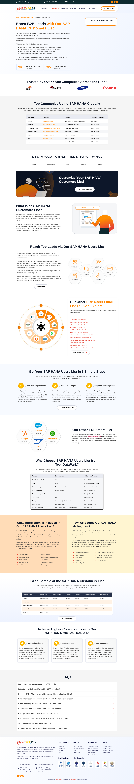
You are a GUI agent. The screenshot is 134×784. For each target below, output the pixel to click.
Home (17, 17)
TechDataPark (59, 779)
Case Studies (91, 8)
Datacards (54, 8)
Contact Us (81, 8)
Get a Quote (41, 287)
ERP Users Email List (27, 17)
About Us (73, 8)
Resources (64, 8)
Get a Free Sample (108, 8)
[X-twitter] (115, 2)
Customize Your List (85, 189)
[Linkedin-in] (117, 2)
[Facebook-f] (112, 2)
